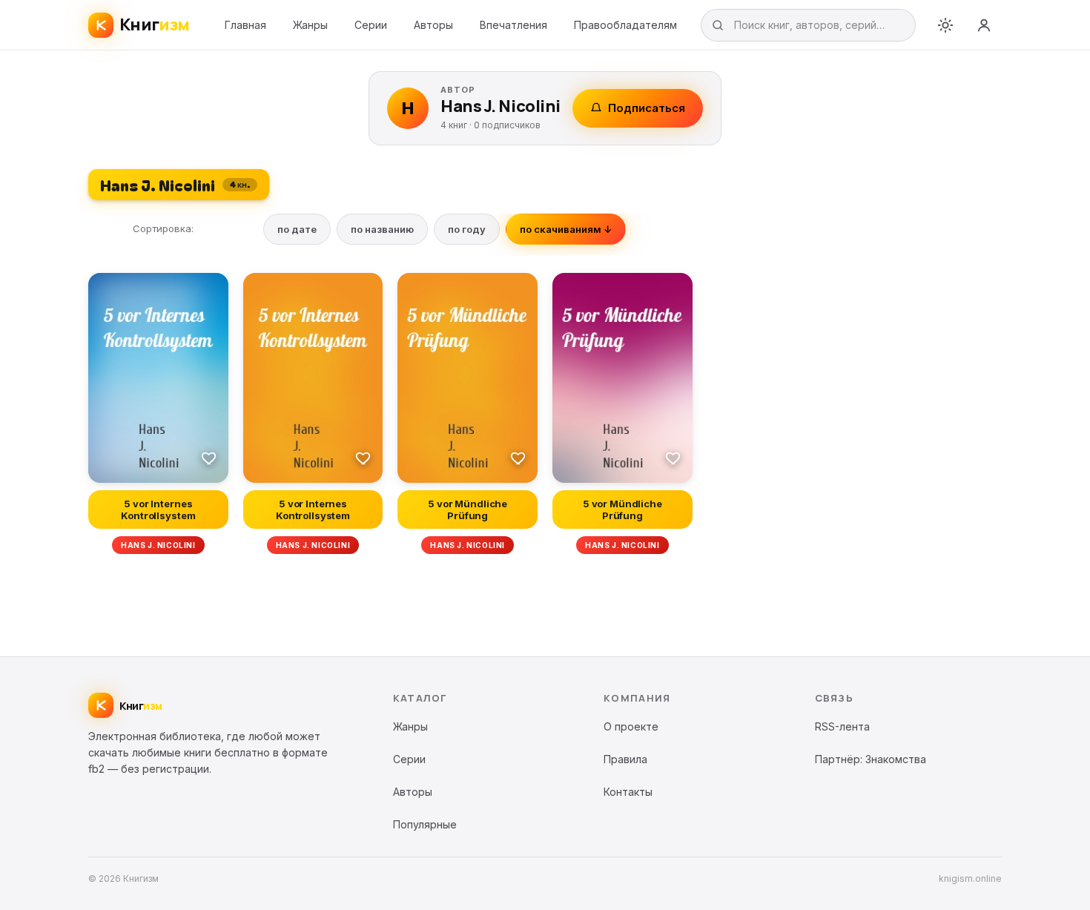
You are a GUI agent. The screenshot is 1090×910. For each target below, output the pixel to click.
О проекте (631, 726)
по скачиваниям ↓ (566, 229)
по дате (297, 229)
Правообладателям (625, 25)
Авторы (433, 25)
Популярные (425, 824)
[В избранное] (209, 457)
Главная (245, 25)
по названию (382, 229)
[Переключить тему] (945, 25)
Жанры (310, 25)
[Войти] (984, 25)
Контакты (628, 791)
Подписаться (646, 108)
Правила (625, 759)
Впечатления (513, 25)
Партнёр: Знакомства (870, 759)
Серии (370, 25)
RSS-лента (842, 726)
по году (467, 229)
